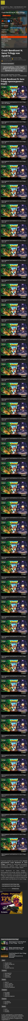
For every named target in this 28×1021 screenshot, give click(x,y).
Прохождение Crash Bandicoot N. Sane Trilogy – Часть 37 (13, 162)
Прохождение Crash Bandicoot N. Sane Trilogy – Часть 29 (13, 320)
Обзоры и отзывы (6, 39)
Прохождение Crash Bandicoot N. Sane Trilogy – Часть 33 (13, 241)
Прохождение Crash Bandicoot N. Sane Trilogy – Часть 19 (13, 498)
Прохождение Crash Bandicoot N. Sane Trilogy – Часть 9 (13, 696)
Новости (4, 35)
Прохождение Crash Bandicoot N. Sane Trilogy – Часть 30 (13, 300)
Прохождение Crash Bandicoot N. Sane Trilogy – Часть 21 (13, 459)
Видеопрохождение (9, 996)
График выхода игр (9, 964)
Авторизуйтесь (8, 67)
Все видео (7, 992)
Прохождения (7, 973)
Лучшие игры (7, 963)
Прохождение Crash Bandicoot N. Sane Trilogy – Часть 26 (13, 379)
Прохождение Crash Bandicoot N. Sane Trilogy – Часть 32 (13, 261)
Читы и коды (7, 974)
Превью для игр (8, 986)
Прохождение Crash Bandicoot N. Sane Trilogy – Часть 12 (13, 637)
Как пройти (5, 37)
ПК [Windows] (14, 25)
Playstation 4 (13, 27)
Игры (11, 7)
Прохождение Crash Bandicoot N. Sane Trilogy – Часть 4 (13, 795)
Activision (13, 32)
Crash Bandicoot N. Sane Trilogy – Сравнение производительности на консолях (18, 955)
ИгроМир (6, 1011)
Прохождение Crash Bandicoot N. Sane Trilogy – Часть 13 (13, 617)
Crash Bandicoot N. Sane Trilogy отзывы (11, 886)
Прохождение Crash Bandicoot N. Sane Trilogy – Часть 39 (13, 122)
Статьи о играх (8, 983)
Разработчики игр (9, 968)
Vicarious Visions (14, 30)
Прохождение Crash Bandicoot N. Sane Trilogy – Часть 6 (13, 755)
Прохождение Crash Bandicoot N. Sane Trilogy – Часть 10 (13, 676)
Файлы (3, 45)
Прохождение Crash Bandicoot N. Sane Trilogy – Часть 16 (13, 557)
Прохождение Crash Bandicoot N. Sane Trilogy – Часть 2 (13, 835)
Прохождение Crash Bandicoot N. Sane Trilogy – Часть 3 (13, 815)
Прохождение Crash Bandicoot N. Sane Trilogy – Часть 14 (13, 597)
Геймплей (7, 995)
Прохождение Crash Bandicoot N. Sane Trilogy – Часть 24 (13, 419)
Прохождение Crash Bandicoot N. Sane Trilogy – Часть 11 (13, 656)
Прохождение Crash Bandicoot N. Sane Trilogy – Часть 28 (13, 340)
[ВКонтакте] (9, 21)
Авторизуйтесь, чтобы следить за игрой (12, 18)
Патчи (6, 1004)
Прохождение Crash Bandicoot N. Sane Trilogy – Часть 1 (13, 854)
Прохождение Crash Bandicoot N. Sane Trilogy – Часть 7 (13, 736)
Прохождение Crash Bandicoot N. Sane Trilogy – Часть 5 (13, 775)
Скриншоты (5, 41)
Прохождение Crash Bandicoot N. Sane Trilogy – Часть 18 (13, 518)
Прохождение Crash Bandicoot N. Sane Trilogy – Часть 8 (13, 716)
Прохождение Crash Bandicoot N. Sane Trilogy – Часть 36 (13, 181)
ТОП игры (7, 966)
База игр (6, 965)
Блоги (5, 1009)
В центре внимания (9, 987)
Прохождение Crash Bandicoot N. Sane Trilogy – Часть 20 (13, 478)
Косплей (6, 1010)
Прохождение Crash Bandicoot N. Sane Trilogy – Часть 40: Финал (13, 102)
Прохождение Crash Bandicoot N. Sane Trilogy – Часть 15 (13, 577)
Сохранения (7, 977)
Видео (3, 43)
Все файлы (7, 1001)
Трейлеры (7, 993)
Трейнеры (7, 975)
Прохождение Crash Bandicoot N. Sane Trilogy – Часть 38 (13, 142)
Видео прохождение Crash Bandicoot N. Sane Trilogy (16, 948)
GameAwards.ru (5, 7)
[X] (11, 21)
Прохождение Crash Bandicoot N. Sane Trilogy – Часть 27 (13, 360)
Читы (3, 47)
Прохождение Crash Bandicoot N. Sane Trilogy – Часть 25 (13, 399)
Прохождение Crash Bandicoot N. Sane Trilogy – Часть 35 (13, 201)
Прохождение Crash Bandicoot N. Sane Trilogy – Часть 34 (13, 221)
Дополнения (7, 1002)
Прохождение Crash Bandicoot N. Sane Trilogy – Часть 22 (13, 439)
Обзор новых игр (8, 984)
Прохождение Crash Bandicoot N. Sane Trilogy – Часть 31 (13, 280)
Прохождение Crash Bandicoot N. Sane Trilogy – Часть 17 (13, 538)
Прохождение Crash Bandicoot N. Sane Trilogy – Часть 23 (17, 942)
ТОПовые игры (15, 888)
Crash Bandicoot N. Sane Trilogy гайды (10, 884)
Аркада (12, 23)
